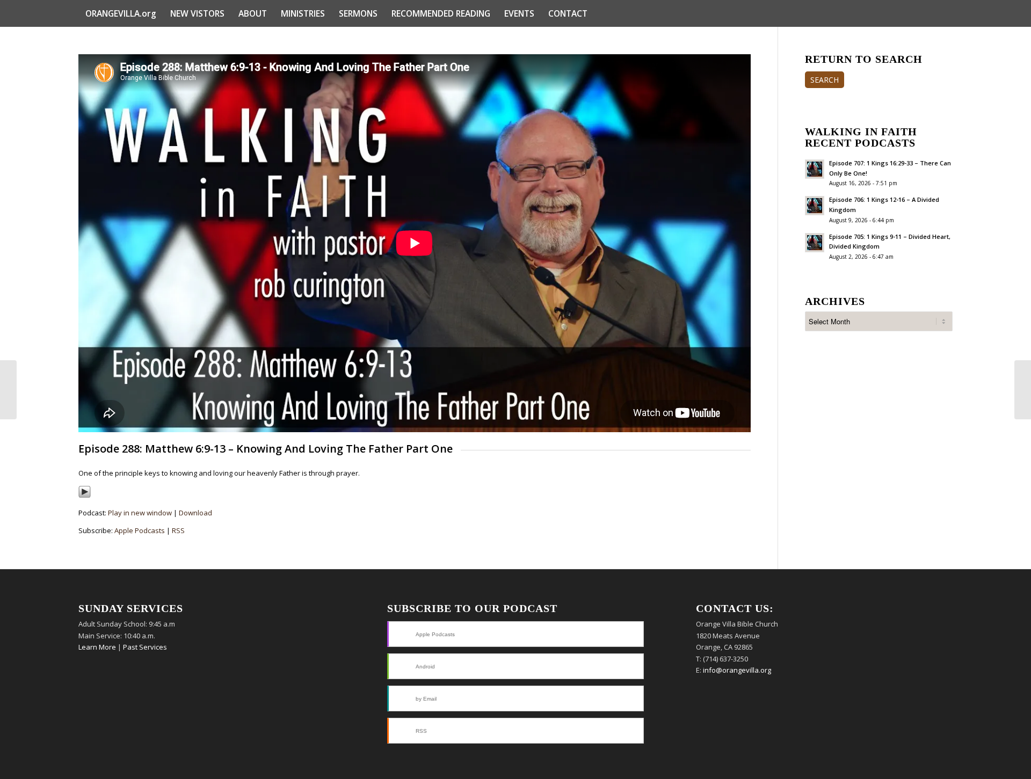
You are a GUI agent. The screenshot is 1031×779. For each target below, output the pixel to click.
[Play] (84, 495)
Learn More (97, 647)
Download (195, 513)
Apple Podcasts (139, 530)
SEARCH (824, 80)
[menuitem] (120, 13)
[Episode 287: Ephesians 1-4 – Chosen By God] (8, 389)
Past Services (145, 647)
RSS (178, 530)
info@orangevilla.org (737, 670)
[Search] (946, 13)
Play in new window (140, 513)
